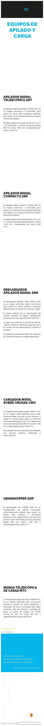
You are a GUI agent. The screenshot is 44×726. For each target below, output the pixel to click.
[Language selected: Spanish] (35, 715)
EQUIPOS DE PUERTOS (21, 692)
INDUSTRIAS (11, 708)
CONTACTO (11, 718)
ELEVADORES (16, 698)
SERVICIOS (10, 712)
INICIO (8, 678)
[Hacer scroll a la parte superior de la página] (1, 673)
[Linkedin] (34, 9)
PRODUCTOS (11, 682)
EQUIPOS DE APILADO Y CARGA (24, 695)
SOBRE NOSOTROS (14, 715)
